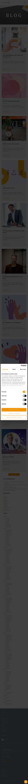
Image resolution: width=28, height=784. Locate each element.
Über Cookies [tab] (23, 369)
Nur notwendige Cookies (13, 417)
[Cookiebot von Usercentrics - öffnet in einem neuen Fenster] (21, 366)
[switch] (25, 396)
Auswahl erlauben (14, 413)
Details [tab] (14, 369)
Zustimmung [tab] (5, 369)
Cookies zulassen (14, 409)
